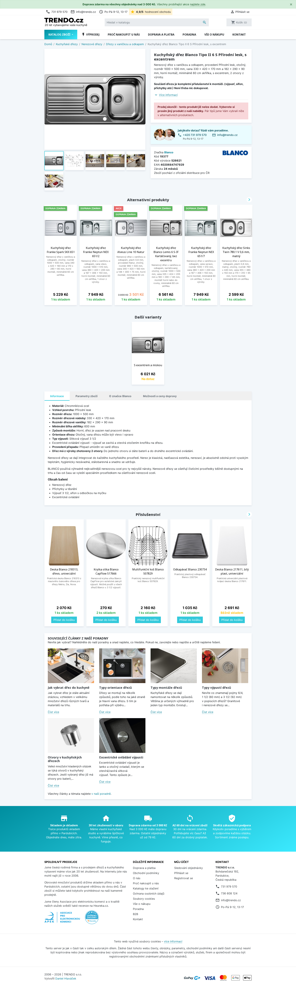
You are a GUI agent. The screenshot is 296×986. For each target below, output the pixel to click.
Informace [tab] (57, 396)
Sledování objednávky (188, 868)
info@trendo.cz (83, 12)
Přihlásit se (181, 873)
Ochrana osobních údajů (148, 893)
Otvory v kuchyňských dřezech (65, 759)
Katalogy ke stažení (145, 888)
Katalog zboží (59, 34)
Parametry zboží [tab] (86, 396)
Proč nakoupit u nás (124, 34)
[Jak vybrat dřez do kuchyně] (71, 665)
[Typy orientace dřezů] (122, 665)
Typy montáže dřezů (166, 687)
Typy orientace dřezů (115, 687)
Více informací (168, 95)
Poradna (189, 34)
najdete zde (197, 4)
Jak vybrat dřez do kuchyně (68, 687)
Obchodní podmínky (146, 873)
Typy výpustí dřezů (216, 687)
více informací (173, 941)
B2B (135, 914)
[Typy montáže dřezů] (174, 665)
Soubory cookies (144, 898)
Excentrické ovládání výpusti (121, 757)
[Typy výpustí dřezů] (225, 665)
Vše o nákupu (214, 34)
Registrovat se (183, 878)
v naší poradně (101, 793)
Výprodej (90, 34)
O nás (136, 878)
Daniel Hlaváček (65, 978)
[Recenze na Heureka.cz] (92, 919)
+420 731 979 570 (195, 135)
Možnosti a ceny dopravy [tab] (160, 396)
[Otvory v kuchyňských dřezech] (71, 735)
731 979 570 (56, 12)
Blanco (168, 152)
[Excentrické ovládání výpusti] (122, 735)
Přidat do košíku (64, 620)
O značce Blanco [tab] (120, 396)
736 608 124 (229, 893)
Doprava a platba (161, 34)
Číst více (53, 712)
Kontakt (239, 34)
